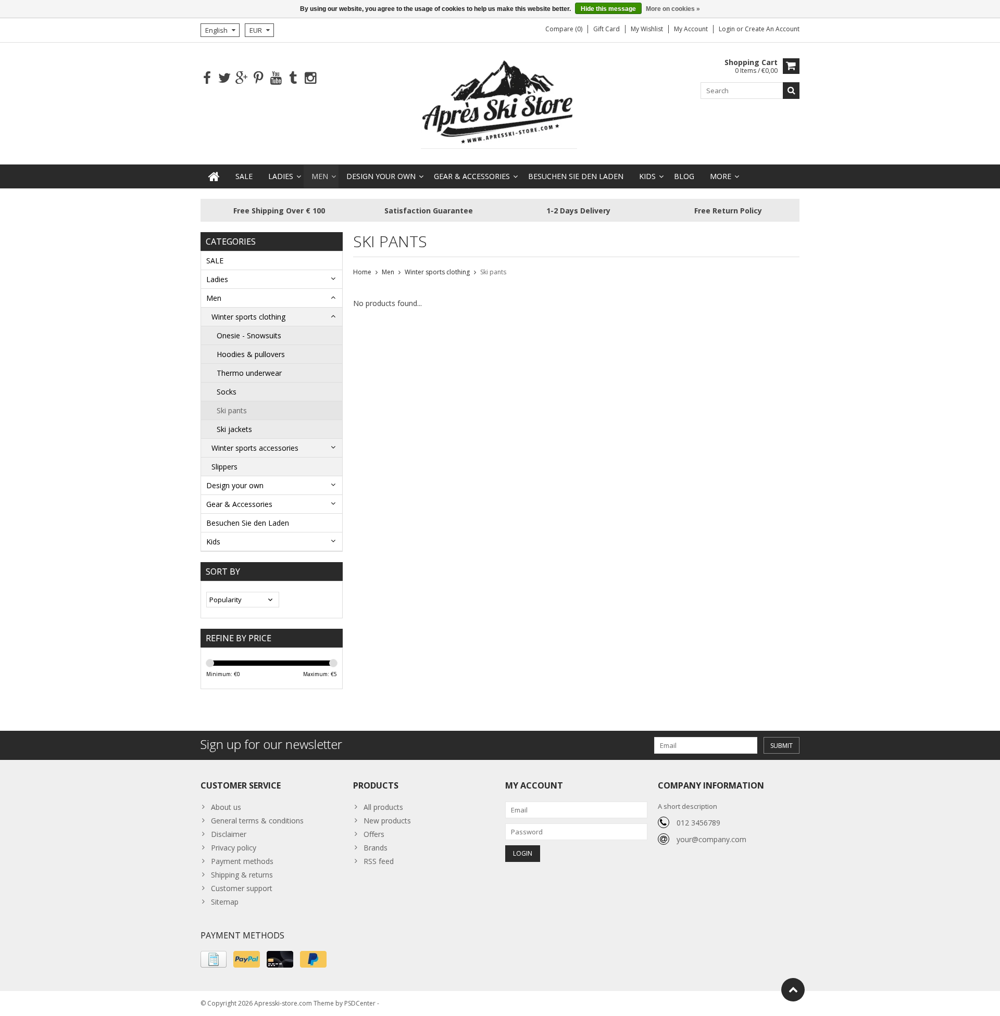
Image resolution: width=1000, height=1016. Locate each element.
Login (727, 28)
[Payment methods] (214, 959)
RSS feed (379, 861)
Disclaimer (228, 834)
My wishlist (647, 28)
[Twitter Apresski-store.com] (224, 78)
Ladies (280, 176)
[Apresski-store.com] (500, 103)
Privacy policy (233, 848)
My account (691, 28)
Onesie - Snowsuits (249, 335)
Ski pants (232, 410)
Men (319, 176)
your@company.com (711, 839)
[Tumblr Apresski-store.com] (292, 78)
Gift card (606, 28)
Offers (374, 834)
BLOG (684, 176)
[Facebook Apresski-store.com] (207, 78)
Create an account (772, 28)
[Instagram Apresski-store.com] (310, 78)
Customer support (241, 888)
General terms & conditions (257, 821)
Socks (226, 392)
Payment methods (242, 861)
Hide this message (608, 8)
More (720, 176)
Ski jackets (234, 429)
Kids (647, 176)
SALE (244, 176)
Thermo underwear (249, 373)
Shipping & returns (242, 875)
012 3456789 (698, 823)
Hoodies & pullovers (251, 354)
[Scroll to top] (793, 989)
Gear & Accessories (472, 176)
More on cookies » (673, 8)
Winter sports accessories (254, 448)
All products (383, 807)
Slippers (224, 467)
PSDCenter (360, 1003)
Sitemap (225, 902)
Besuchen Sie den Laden (575, 176)
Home (362, 272)
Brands (376, 848)
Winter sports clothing (248, 317)
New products (387, 821)
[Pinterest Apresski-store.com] (258, 78)
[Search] (791, 90)
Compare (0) (563, 28)
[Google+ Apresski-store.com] (241, 78)
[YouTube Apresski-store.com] (275, 78)
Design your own (381, 176)
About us (226, 807)
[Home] (214, 176)
